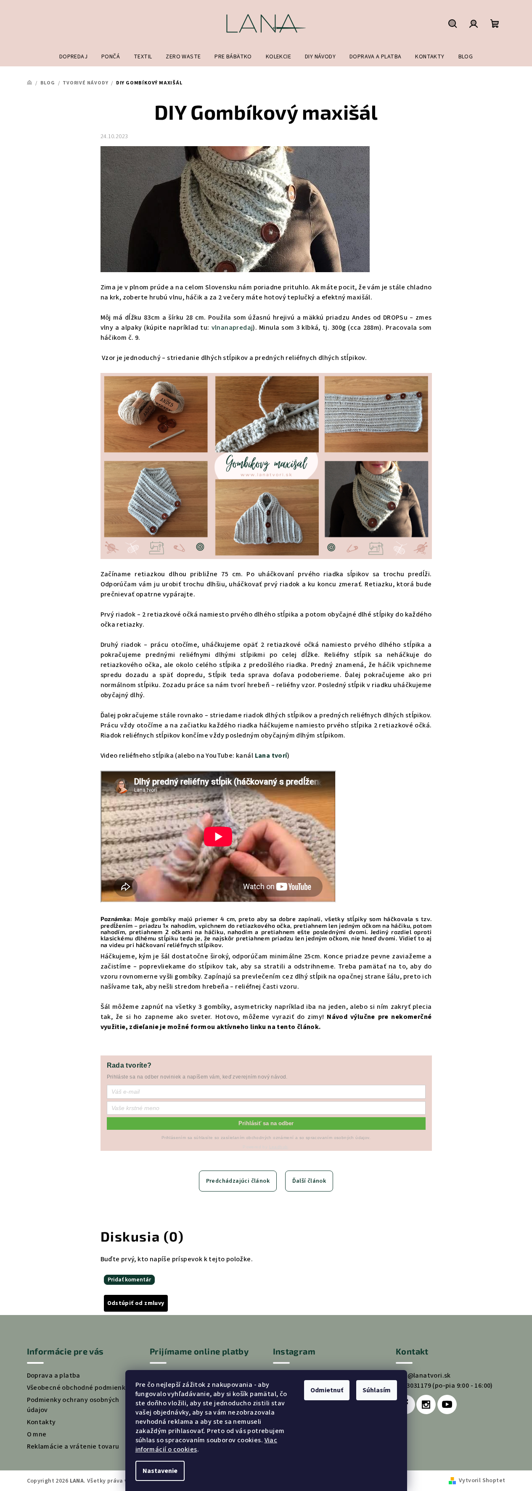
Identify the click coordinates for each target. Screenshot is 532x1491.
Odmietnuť (326, 1390)
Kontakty (41, 1422)
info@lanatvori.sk (423, 1375)
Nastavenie (160, 1470)
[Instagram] (426, 1404)
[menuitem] (73, 56)
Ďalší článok (309, 1181)
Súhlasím (377, 1390)
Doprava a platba (53, 1375)
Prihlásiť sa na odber (266, 1123)
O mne (37, 1434)
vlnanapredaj (232, 327)
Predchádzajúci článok (238, 1181)
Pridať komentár (129, 1280)
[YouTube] (447, 1404)
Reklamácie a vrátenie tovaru (73, 1446)
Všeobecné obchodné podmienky (78, 1387)
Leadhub (278, 1146)
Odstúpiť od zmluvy (135, 1303)
